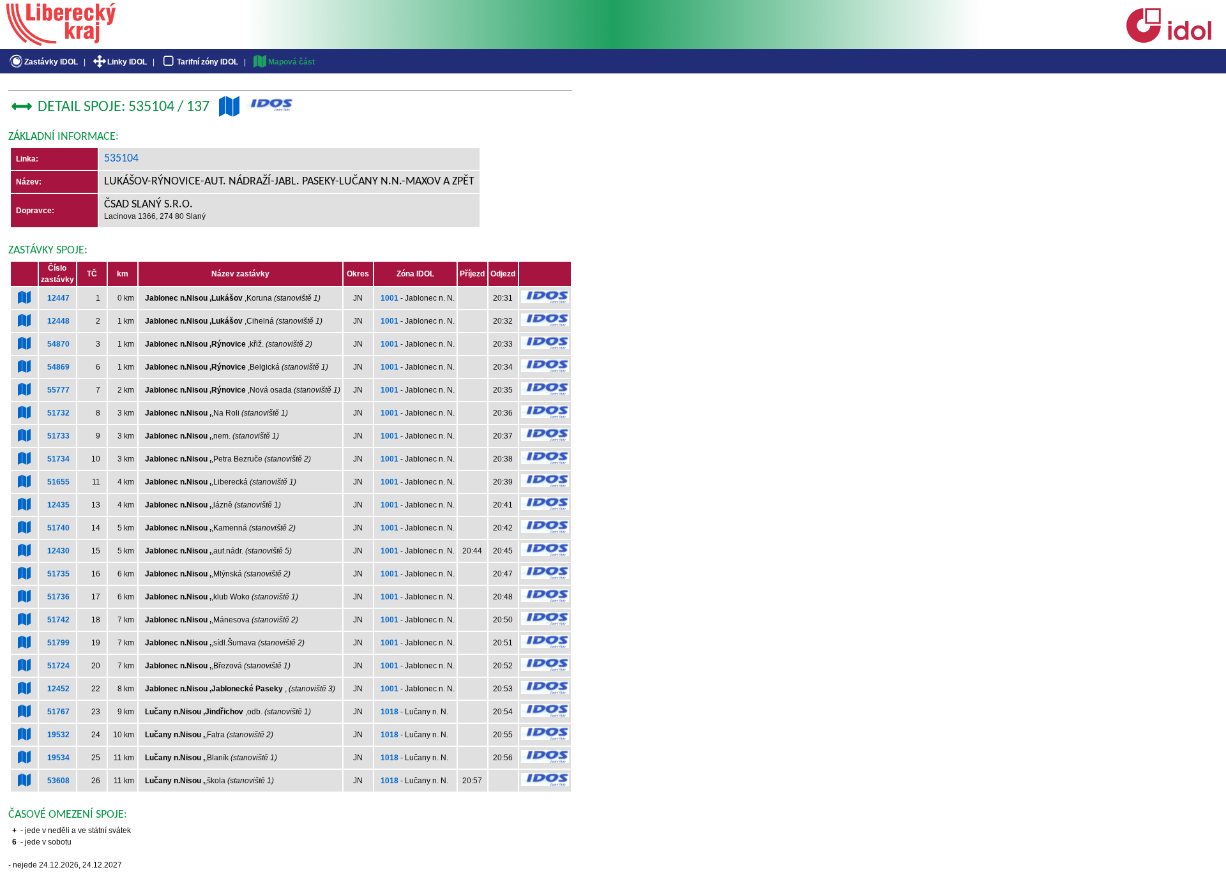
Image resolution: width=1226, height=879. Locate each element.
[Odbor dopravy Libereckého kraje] (61, 41)
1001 (389, 298)
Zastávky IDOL (51, 61)
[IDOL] (1169, 40)
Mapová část (291, 61)
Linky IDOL (127, 61)
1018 (389, 711)
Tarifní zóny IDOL (207, 61)
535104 (121, 159)
